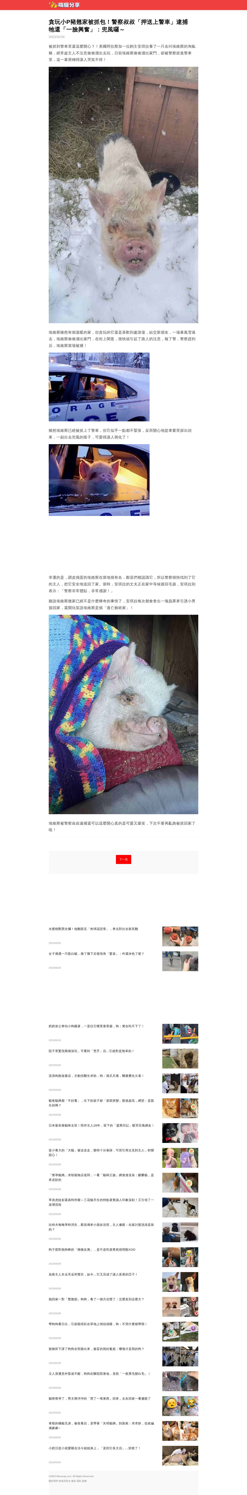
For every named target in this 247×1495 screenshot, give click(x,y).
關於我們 (53, 1481)
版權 (84, 1481)
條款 (73, 1481)
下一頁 (123, 859)
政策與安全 (65, 1481)
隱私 (79, 1481)
